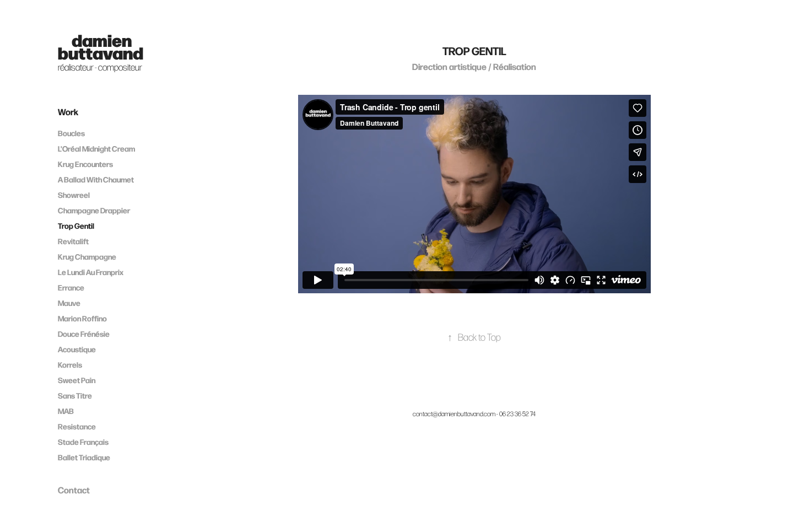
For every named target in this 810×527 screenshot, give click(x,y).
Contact (74, 489)
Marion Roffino (82, 318)
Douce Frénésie (84, 334)
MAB (66, 411)
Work (68, 111)
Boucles (71, 133)
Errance (71, 287)
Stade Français (83, 442)
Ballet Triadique (84, 457)
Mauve (69, 303)
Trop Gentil (76, 226)
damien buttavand (100, 45)
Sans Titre (75, 395)
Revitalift (73, 241)
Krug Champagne (87, 256)
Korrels (70, 364)
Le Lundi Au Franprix (90, 272)
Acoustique (77, 349)
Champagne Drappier (94, 210)
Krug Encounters (85, 164)
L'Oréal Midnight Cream (96, 148)
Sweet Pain (76, 380)
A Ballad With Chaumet (96, 179)
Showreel (74, 195)
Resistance (77, 426)
